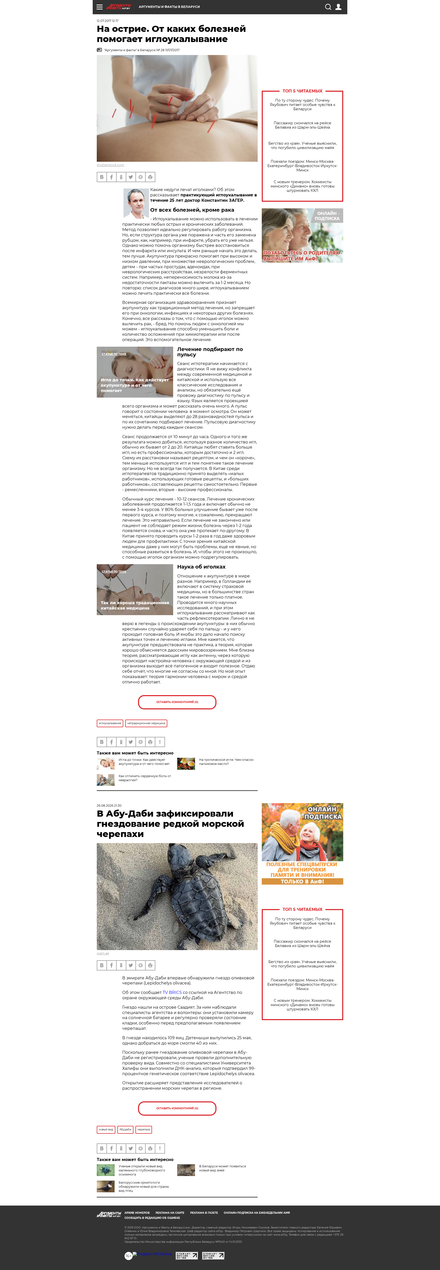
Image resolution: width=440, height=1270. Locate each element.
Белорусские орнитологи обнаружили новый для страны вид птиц (144, 1187)
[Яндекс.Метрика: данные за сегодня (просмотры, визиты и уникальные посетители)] (152, 1254)
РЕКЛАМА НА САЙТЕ (170, 1212)
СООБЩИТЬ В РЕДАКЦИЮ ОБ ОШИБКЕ (152, 1218)
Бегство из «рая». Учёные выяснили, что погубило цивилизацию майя (302, 145)
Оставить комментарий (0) (177, 702)
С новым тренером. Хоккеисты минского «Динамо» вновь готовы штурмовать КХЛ (303, 186)
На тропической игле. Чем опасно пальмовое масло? (226, 762)
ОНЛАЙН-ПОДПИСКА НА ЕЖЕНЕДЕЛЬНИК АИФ (257, 1212)
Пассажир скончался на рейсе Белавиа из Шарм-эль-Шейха (302, 125)
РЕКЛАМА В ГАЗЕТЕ (204, 1212)
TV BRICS (172, 992)
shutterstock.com (110, 165)
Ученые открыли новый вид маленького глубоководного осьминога (142, 1170)
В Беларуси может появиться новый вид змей (222, 1168)
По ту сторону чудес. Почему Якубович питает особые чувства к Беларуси (302, 104)
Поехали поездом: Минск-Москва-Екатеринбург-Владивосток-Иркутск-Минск (302, 165)
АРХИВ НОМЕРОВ (137, 1212)
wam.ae (103, 953)
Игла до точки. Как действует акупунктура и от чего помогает (144, 762)
